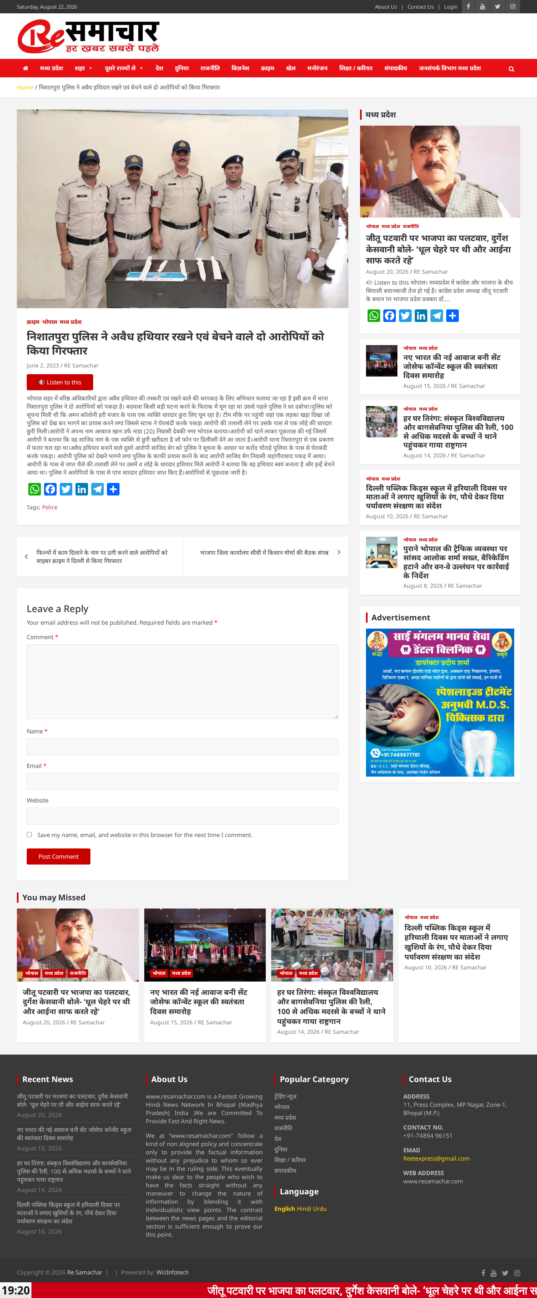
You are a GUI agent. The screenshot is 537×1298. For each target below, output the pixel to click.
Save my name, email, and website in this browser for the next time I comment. (144, 835)
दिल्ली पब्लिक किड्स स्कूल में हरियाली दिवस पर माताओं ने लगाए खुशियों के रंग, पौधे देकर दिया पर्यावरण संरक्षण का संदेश (436, 497)
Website (37, 800)
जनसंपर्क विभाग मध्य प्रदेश (450, 68)
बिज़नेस (240, 68)
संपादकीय (395, 68)
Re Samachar (84, 1272)
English (284, 1208)
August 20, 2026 (387, 271)
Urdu (320, 1208)
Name (37, 731)
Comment (42, 637)
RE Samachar (81, 365)
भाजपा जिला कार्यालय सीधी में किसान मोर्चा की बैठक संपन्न (264, 552)
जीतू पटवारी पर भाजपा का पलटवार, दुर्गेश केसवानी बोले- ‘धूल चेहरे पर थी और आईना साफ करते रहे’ (438, 249)
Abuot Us (386, 6)
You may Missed (54, 897)
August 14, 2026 (424, 455)
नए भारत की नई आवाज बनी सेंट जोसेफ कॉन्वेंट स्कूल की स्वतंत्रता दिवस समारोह (451, 366)
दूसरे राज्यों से (120, 68)
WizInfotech (172, 1272)
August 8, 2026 (423, 585)
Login (451, 6)
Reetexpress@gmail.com (436, 1158)
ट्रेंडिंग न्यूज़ (285, 1096)
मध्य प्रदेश (51, 68)
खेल (291, 68)
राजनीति (210, 68)
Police (49, 507)
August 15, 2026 (424, 385)
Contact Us (421, 6)
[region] (440, 703)
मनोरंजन (317, 68)
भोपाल (49, 321)
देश (159, 68)
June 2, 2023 (43, 365)
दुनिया (182, 68)
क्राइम (267, 68)
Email (36, 766)
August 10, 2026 (387, 516)
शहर (80, 68)
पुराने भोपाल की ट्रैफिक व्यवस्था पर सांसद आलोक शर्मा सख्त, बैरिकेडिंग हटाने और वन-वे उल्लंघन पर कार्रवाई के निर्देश (456, 561)
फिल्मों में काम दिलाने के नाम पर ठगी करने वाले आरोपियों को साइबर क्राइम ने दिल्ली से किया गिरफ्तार (102, 556)
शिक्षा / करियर (356, 68)
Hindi (304, 1208)
